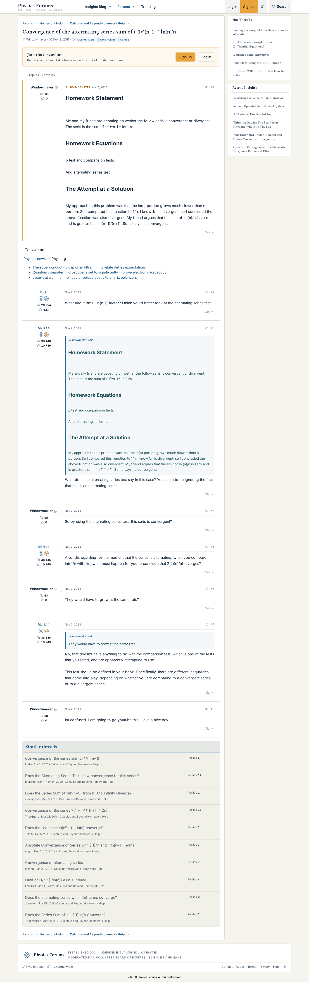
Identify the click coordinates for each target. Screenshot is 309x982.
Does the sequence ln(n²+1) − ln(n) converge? (64, 827)
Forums (123, 7)
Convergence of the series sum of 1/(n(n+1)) (63, 758)
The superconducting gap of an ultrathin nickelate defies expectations (89, 267)
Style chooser (35, 966)
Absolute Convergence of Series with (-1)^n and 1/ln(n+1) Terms (79, 845)
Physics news (35, 259)
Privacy (264, 966)
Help (276, 966)
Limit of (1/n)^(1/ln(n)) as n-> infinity (55, 880)
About (240, 966)
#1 (212, 87)
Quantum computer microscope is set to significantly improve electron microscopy (99, 272)
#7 (212, 624)
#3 (212, 328)
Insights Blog (95, 7)
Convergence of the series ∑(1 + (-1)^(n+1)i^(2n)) (67, 810)
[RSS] (285, 966)
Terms (251, 966)
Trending (148, 7)
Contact (227, 966)
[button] (110, 6)
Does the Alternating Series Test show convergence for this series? (82, 775)
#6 (212, 588)
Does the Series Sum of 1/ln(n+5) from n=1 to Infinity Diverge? (78, 793)
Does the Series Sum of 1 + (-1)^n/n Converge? (65, 915)
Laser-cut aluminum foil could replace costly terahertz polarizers (85, 277)
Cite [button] (208, 232)
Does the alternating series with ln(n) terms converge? (71, 897)
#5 (212, 546)
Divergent (108, 39)
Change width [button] (63, 966)
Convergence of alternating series (54, 862)
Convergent (86, 39)
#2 (212, 292)
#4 (212, 510)
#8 (212, 709)
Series (124, 39)
